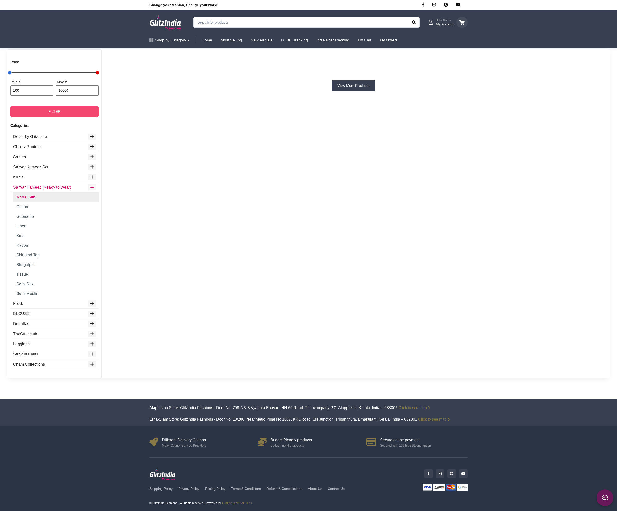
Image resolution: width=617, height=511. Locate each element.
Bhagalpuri (26, 265)
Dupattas (21, 324)
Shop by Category (170, 40)
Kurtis (18, 177)
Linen (21, 226)
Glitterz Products (27, 147)
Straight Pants (25, 354)
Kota (20, 236)
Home (207, 40)
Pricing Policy (215, 489)
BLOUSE (21, 314)
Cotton (22, 207)
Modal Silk (25, 197)
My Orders (388, 40)
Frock (18, 303)
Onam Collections (29, 364)
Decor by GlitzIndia (30, 137)
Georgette (25, 216)
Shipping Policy (161, 489)
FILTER (54, 111)
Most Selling (231, 40)
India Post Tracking (332, 40)
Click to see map (412, 408)
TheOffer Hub (25, 334)
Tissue (22, 274)
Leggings (21, 344)
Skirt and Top (28, 255)
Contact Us (336, 489)
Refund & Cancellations (284, 489)
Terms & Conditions (246, 489)
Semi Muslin (27, 294)
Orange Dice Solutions (237, 503)
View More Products (353, 85)
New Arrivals (261, 40)
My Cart (364, 40)
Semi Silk (24, 284)
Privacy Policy (188, 489)
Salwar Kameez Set (30, 167)
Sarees (19, 157)
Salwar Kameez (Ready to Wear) (42, 187)
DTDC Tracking (294, 40)
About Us (315, 489)
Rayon (22, 245)
